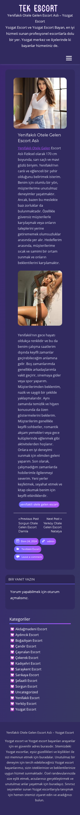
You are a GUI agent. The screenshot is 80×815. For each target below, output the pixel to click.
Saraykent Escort (28, 669)
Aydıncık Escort (27, 635)
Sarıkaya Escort (27, 675)
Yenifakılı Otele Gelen (34, 148)
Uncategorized (26, 692)
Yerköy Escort (26, 703)
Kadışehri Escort (28, 663)
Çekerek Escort (26, 657)
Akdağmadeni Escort (31, 629)
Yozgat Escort (25, 709)
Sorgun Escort (26, 686)
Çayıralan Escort (27, 652)
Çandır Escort (25, 646)
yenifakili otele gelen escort (39, 504)
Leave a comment (32, 557)
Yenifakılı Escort (31, 549)
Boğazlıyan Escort (28, 640)
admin (50, 541)
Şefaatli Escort (26, 680)
